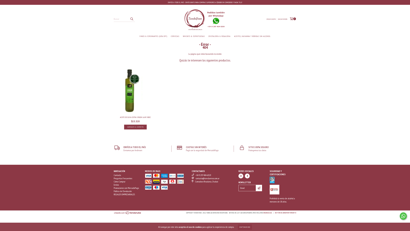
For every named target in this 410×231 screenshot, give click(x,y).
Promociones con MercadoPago (126, 188)
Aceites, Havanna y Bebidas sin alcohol (252, 36)
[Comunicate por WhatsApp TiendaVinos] (403, 216)
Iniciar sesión (282, 19)
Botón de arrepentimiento (285, 213)
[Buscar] (131, 19)
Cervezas (175, 36)
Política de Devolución (123, 191)
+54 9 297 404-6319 (203, 175)
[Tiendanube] (128, 214)
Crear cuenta (271, 19)
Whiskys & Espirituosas (194, 36)
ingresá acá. (267, 213)
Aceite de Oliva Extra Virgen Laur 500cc (135, 117)
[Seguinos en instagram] (240, 176)
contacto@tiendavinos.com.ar (207, 178)
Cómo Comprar (119, 181)
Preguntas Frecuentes (123, 178)
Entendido (244, 227)
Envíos (116, 184)
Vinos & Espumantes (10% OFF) (153, 36)
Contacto (117, 175)
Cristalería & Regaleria (219, 36)
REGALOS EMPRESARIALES (124, 194)
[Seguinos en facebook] (247, 176)
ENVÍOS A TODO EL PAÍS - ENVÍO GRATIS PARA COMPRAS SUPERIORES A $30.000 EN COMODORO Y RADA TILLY (205, 2)
